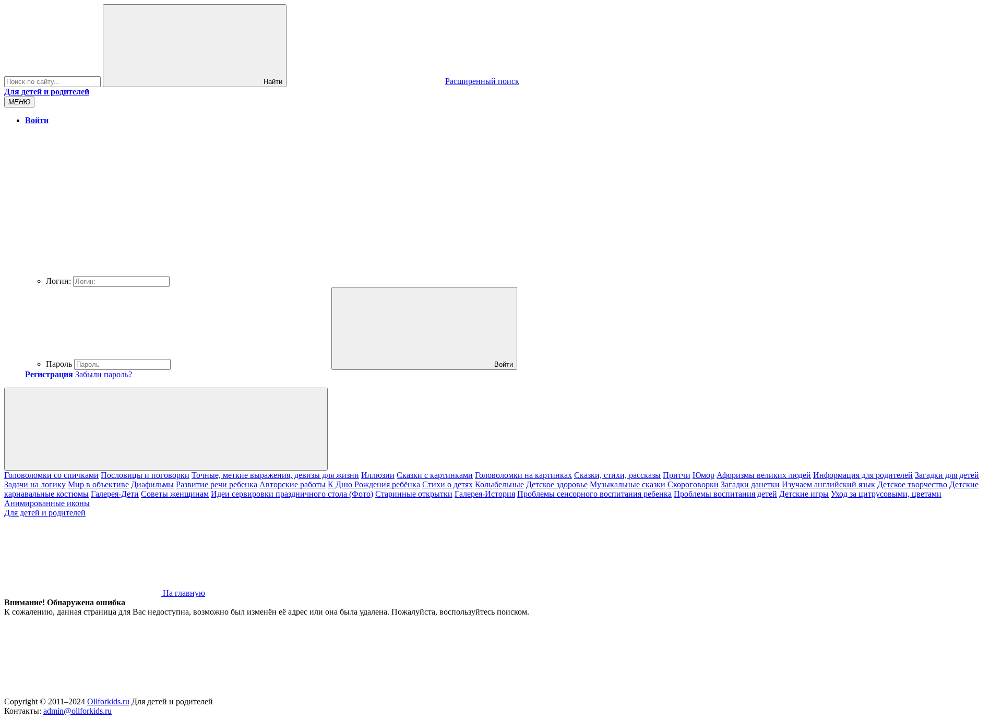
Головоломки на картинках (523, 475)
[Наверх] (82, 692)
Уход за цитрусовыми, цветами (886, 493)
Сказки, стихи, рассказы (617, 475)
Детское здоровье (557, 484)
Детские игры (804, 493)
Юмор (703, 475)
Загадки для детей (947, 475)
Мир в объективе (98, 484)
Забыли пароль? (103, 374)
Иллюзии (378, 475)
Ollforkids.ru (108, 701)
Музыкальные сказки (627, 484)
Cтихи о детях (447, 484)
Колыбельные (499, 484)
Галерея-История (485, 493)
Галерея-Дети (115, 493)
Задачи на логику (35, 484)
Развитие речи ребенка (216, 484)
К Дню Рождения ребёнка (374, 484)
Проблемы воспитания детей (725, 493)
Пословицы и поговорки (145, 475)
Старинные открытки (413, 493)
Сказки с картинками (435, 475)
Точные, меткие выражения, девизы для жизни (275, 475)
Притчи (676, 475)
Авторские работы (292, 484)
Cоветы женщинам (175, 493)
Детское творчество (912, 484)
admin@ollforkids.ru (77, 710)
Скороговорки (693, 484)
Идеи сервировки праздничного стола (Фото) (292, 493)
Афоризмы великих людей (764, 475)
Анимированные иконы (47, 503)
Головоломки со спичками (51, 475)
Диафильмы (152, 484)
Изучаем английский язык (828, 484)
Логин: (58, 281)
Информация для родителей (863, 475)
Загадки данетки (750, 484)
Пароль (59, 363)
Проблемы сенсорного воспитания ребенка (594, 493)
